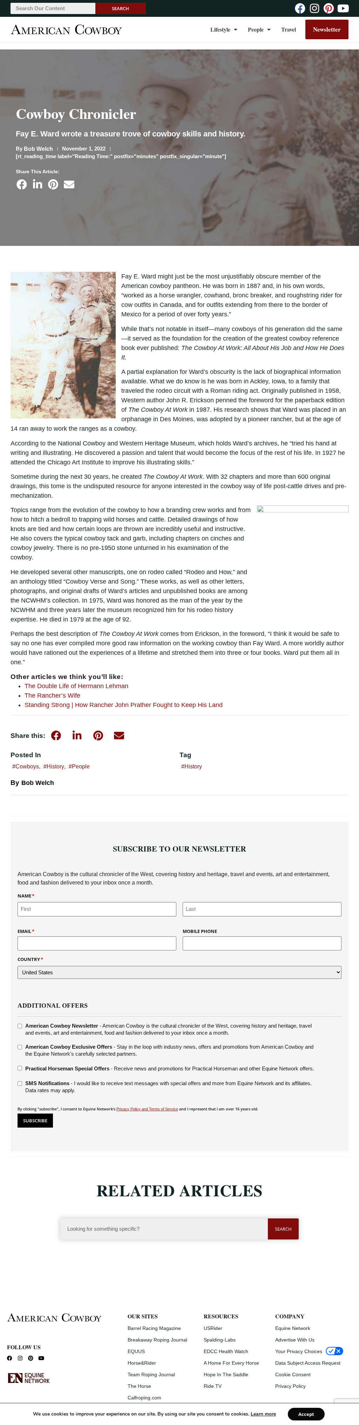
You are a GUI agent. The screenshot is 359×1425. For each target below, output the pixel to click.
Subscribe (35, 1120)
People (256, 29)
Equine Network (292, 1328)
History (55, 766)
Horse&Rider (142, 1363)
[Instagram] (314, 8)
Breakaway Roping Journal (157, 1340)
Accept (306, 1414)
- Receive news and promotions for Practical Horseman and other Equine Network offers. (169, 1068)
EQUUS (136, 1351)
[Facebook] (300, 8)
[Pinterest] (329, 8)
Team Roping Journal (151, 1374)
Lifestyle (220, 29)
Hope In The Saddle (226, 1374)
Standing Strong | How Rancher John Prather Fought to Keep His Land (124, 704)
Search (120, 8)
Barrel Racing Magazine (154, 1328)
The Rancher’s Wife (52, 695)
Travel (288, 29)
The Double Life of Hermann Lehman (76, 686)
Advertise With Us (294, 1340)
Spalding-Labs (220, 1340)
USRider (213, 1328)
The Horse (139, 1386)
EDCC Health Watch (226, 1351)
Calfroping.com (144, 1397)
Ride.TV (213, 1386)
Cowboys (27, 766)
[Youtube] (343, 8)
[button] (21, 184)
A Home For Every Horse (231, 1363)
